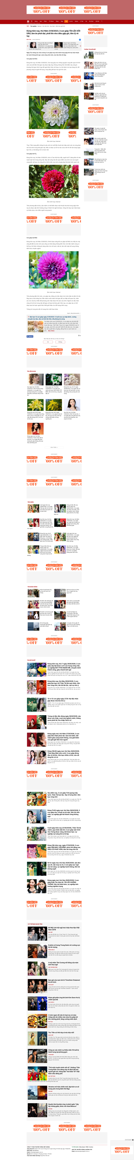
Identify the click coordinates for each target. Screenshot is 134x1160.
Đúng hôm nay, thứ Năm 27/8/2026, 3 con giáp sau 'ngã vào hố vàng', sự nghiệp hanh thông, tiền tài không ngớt (73, 522)
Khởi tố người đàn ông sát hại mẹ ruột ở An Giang (45, 591)
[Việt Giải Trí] (28, 21)
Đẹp (62, 21)
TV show (51, 21)
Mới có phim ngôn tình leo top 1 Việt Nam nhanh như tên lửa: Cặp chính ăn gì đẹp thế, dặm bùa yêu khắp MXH (100, 141)
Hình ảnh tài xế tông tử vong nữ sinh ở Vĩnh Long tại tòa (100, 85)
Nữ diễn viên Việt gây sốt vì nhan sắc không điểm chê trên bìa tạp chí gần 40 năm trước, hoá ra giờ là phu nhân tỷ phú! (46, 604)
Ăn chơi (91, 21)
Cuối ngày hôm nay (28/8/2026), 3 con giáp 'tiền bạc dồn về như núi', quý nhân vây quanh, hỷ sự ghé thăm (46, 508)
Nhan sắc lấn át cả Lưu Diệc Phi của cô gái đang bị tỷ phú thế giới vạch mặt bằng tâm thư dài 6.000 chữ (100, 65)
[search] (101, 21)
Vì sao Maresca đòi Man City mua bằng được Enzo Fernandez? (100, 74)
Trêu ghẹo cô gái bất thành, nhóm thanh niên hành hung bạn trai (100, 130)
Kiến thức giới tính (60, 26)
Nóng (36, 21)
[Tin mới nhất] (31, 21)
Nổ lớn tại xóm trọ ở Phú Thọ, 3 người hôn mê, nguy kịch (73, 591)
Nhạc (57, 21)
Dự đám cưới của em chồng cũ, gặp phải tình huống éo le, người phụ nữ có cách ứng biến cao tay (100, 96)
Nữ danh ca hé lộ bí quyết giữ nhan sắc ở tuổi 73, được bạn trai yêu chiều (46, 613)
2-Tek (81, 21)
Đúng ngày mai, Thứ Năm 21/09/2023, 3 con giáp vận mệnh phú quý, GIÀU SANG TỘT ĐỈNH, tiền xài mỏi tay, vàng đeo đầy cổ (54, 390)
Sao (41, 21)
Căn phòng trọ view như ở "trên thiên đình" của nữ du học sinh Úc (100, 161)
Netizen (40, 26)
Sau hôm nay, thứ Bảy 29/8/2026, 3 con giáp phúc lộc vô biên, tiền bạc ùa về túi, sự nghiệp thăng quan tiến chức (73, 549)
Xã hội (97, 21)
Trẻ (66, 21)
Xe (86, 21)
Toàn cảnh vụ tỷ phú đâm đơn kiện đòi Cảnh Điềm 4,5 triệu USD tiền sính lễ (73, 602)
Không (60, 342)
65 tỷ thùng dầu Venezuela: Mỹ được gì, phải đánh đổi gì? (46, 624)
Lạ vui (71, 21)
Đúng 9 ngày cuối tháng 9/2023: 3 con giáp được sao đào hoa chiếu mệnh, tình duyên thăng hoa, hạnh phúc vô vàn (66, 46)
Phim (45, 21)
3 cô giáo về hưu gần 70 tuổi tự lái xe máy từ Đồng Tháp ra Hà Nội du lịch (73, 624)
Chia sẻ (30, 336)
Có (48, 342)
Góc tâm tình (45, 26)
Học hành (52, 26)
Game (76, 21)
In (80, 335)
